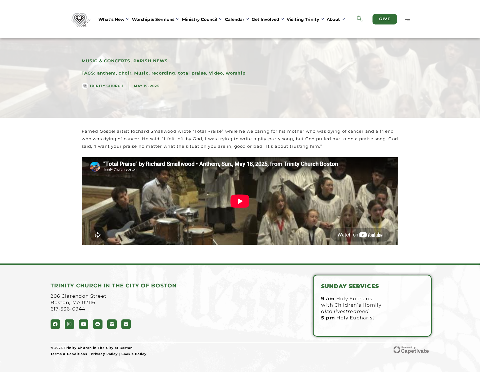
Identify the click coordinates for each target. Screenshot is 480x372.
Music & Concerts (106, 60)
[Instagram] (69, 324)
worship (236, 73)
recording (163, 73)
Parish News (150, 60)
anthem (106, 73)
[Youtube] (83, 324)
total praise (192, 73)
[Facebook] (55, 324)
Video (216, 73)
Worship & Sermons (153, 19)
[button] (359, 19)
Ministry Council (200, 19)
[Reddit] (97, 324)
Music (141, 73)
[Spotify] (112, 324)
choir (125, 73)
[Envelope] (126, 324)
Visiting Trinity (303, 19)
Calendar (234, 19)
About (333, 19)
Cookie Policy (134, 354)
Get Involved (265, 19)
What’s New (111, 19)
